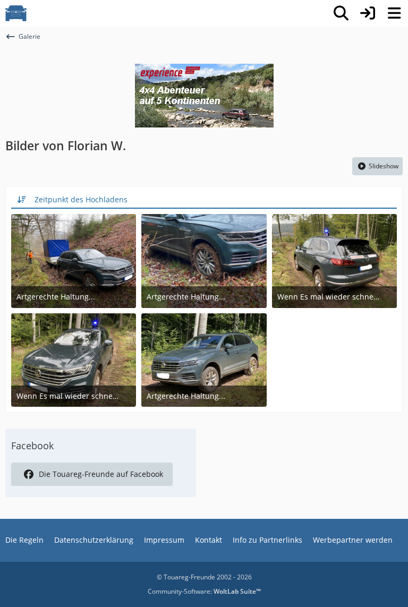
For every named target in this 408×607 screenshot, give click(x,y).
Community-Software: (204, 591)
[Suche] (341, 13)
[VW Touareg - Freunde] (16, 13)
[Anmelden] (367, 13)
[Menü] (394, 13)
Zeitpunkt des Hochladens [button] (81, 199)
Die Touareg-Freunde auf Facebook (101, 474)
